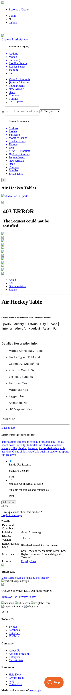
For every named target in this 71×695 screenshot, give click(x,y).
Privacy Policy (27, 596)
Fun (55, 328)
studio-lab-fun (34, 445)
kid (41, 448)
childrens (11, 454)
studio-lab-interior (53, 445)
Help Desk (15, 674)
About (12, 279)
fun (3, 454)
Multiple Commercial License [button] (26, 483)
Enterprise (14, 657)
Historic (32, 324)
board (4, 445)
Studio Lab (10, 196)
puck (43, 451)
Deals (12, 92)
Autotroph (35, 690)
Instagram (14, 633)
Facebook (14, 629)
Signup (13, 22)
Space (53, 324)
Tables (60, 441)
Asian (47, 328)
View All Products (19, 79)
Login (12, 15)
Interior (7, 328)
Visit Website (9, 577)
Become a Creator (19, 9)
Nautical (34, 328)
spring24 (35, 441)
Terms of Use (9, 596)
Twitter (13, 626)
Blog (11, 681)
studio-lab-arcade (19, 441)
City (43, 324)
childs (14, 448)
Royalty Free (28, 561)
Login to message (11, 515)
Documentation (17, 286)
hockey (5, 448)
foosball (45, 441)
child (22, 451)
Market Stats (16, 660)
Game (15, 451)
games (5, 441)
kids (36, 451)
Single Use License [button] (20, 464)
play (52, 441)
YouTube (14, 636)
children (22, 448)
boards (12, 445)
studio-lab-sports (59, 451)
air (47, 451)
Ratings (13, 289)
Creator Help (16, 677)
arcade (30, 451)
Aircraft (20, 328)
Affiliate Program (19, 653)
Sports (24, 196)
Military (18, 324)
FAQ (12, 283)
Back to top (8, 427)
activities (6, 451)
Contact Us (15, 684)
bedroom (33, 448)
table (62, 448)
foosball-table (51, 448)
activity (21, 445)
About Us (14, 650)
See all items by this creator (33, 577)
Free (11, 73)
